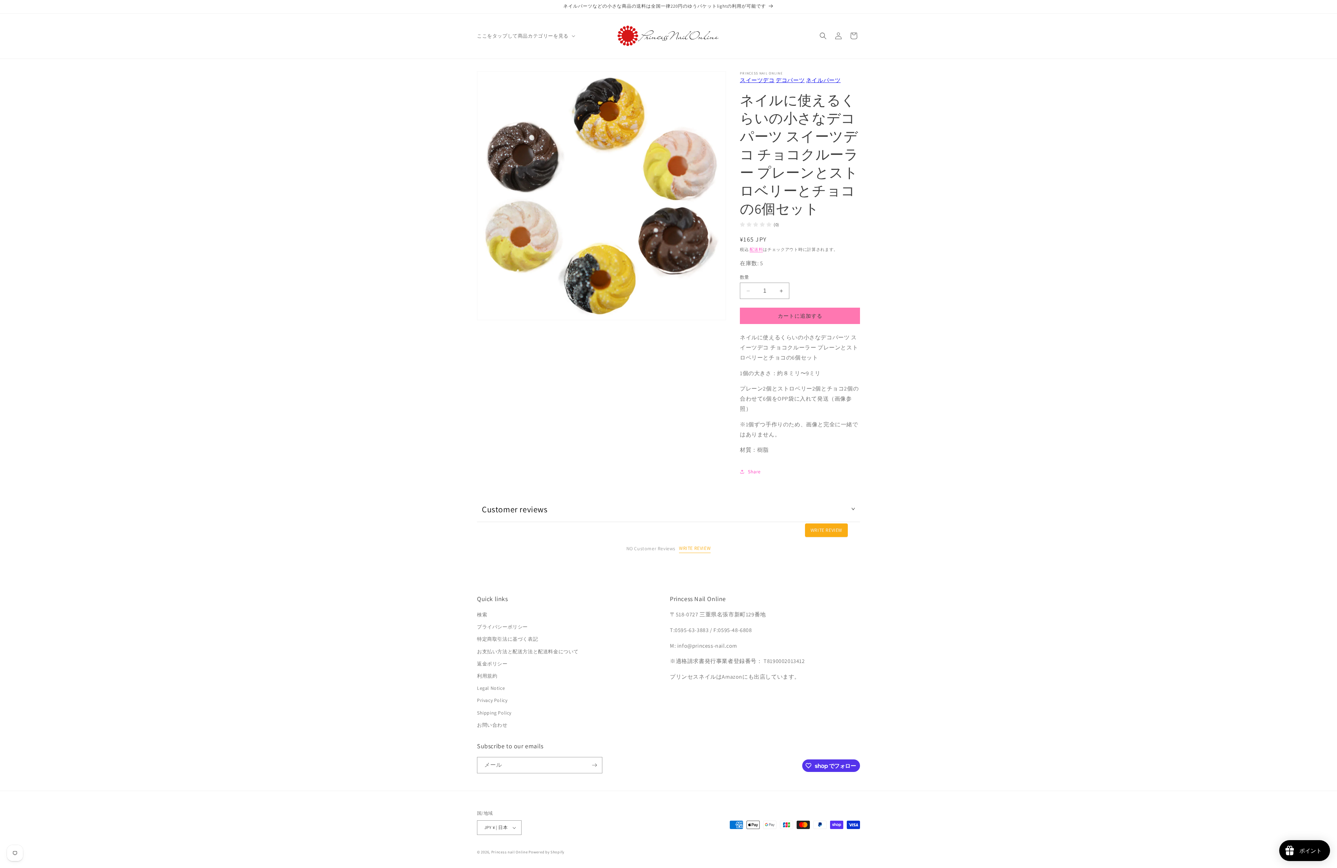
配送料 (756, 249)
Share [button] (754, 471)
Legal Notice (491, 688)
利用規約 (487, 676)
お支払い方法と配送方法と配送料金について (528, 651)
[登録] (594, 765)
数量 (744, 277)
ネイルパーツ (823, 80)
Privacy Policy (492, 700)
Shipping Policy (494, 713)
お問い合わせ (492, 725)
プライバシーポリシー (502, 627)
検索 (482, 615)
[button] (525, 36)
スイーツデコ (757, 80)
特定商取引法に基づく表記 (507, 639)
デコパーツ (790, 80)
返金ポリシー (492, 664)
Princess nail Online (509, 852)
